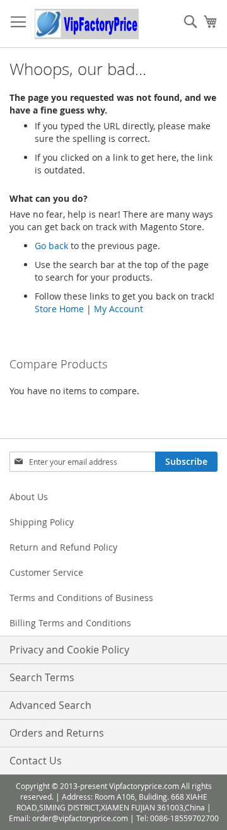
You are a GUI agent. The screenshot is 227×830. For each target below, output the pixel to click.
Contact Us (35, 761)
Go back (51, 246)
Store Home (59, 309)
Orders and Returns (56, 733)
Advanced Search (50, 705)
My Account (118, 309)
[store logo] (87, 24)
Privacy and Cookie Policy (69, 650)
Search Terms (41, 677)
